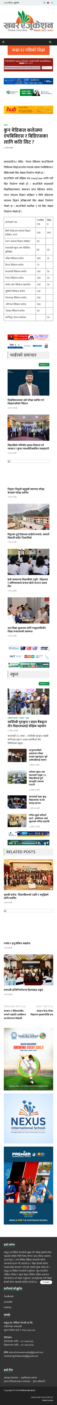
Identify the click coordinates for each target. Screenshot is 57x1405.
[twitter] (52, 3)
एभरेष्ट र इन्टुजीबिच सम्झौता (17, 943)
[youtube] (48, 3)
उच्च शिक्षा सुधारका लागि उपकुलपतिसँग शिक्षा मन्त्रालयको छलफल (27, 630)
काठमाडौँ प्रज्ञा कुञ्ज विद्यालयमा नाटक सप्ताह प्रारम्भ (37, 800)
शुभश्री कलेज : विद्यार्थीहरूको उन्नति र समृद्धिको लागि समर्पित (26, 896)
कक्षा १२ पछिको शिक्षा (28, 50)
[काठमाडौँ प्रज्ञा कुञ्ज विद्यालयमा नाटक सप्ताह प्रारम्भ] (17, 797)
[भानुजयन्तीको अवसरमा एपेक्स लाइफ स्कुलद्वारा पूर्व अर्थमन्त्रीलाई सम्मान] (17, 751)
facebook (9, 1296)
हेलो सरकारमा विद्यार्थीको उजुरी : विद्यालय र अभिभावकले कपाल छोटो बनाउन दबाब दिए (28, 583)
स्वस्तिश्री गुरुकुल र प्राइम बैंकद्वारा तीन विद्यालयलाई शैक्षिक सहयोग (27, 724)
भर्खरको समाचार (13, 718)
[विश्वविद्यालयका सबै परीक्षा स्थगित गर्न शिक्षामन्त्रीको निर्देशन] (28, 397)
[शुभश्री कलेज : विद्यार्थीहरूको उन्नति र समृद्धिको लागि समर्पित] (28, 891)
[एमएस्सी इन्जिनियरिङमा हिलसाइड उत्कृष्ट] (28, 986)
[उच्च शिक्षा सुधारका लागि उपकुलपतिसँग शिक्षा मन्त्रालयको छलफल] (28, 624)
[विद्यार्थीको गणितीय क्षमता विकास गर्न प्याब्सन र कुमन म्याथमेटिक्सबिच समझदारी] (28, 442)
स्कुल (27, 718)
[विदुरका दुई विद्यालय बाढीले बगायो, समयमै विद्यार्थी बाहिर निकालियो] (28, 531)
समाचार (21, 718)
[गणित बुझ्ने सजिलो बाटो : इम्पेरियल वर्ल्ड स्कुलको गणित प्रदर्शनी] (17, 816)
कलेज (6, 125)
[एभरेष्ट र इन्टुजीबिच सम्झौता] (28, 911)
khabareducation (27, 1390)
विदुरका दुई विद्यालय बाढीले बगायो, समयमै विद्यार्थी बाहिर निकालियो (28, 536)
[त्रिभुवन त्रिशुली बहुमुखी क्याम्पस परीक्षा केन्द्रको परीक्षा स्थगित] (28, 462)
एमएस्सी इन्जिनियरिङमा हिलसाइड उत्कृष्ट (23, 990)
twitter (8, 1307)
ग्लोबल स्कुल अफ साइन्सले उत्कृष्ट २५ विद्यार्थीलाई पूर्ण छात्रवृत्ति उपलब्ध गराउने (37, 778)
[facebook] (44, 3)
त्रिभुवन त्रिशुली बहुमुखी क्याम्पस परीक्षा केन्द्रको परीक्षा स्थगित (26, 491)
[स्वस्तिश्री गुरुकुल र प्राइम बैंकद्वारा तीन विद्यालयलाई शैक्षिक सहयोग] (28, 690)
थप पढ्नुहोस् (46, 1282)
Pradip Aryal (47, 1400)
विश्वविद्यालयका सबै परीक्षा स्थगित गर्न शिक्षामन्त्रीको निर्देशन (26, 402)
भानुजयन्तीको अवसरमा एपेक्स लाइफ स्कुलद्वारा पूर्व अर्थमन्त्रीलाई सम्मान (38, 755)
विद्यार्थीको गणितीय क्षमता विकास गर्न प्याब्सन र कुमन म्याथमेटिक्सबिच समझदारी (28, 447)
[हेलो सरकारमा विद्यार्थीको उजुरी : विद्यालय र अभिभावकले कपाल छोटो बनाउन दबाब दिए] (28, 576)
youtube (8, 1302)
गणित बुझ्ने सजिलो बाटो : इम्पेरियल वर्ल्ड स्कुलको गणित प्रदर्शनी (39, 818)
